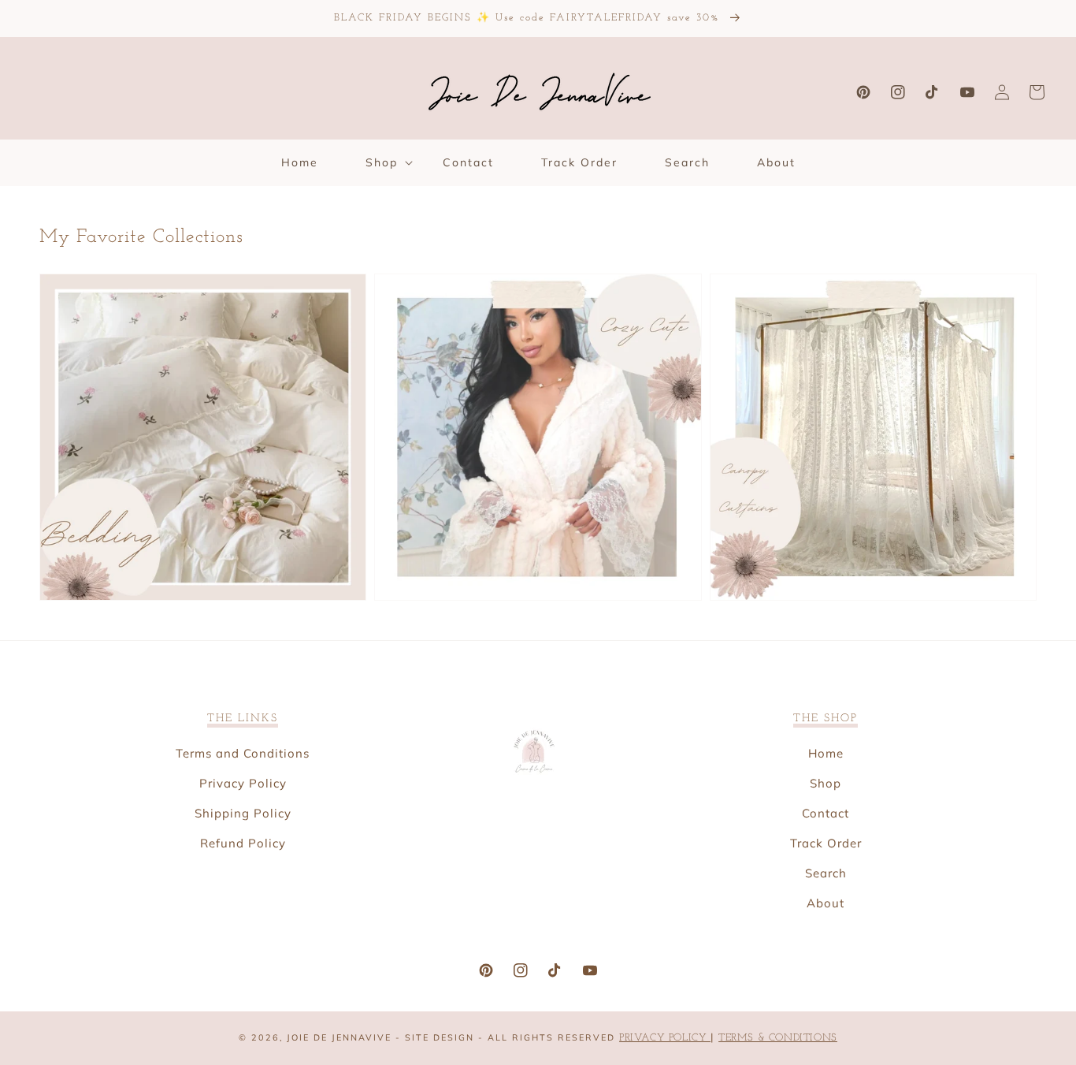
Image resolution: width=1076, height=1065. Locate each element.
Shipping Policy (243, 813)
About (825, 903)
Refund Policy (243, 843)
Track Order (826, 843)
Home (826, 753)
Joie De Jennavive (339, 1037)
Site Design (439, 1037)
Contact (825, 813)
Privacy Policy (243, 783)
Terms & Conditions (777, 1038)
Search (826, 873)
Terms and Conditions (243, 753)
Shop (825, 783)
